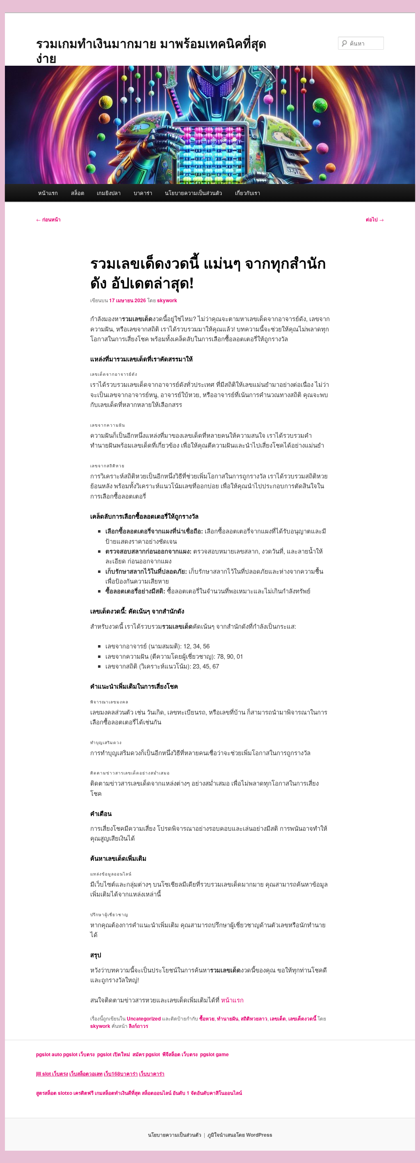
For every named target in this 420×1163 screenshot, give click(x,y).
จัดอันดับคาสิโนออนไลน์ (216, 1092)
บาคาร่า (143, 193)
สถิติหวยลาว (254, 1018)
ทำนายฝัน (227, 1018)
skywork (167, 300)
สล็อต (77, 193)
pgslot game (214, 1054)
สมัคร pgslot (147, 1054)
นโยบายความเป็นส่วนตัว (193, 193)
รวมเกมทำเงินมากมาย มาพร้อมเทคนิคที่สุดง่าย (151, 50)
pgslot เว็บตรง (80, 1054)
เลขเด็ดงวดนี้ (302, 1018)
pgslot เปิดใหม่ (114, 1054)
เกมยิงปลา (109, 193)
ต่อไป (375, 219)
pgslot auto (49, 1054)
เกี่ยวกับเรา (247, 193)
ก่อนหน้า (48, 219)
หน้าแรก (48, 193)
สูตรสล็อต (46, 1092)
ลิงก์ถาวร (138, 1026)
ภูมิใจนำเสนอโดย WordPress (240, 1134)
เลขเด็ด (278, 1018)
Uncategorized (144, 1018)
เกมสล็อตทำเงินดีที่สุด (118, 1092)
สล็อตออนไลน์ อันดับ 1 (165, 1092)
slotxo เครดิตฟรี (76, 1092)
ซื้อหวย (207, 1018)
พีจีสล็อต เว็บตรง (181, 1054)
